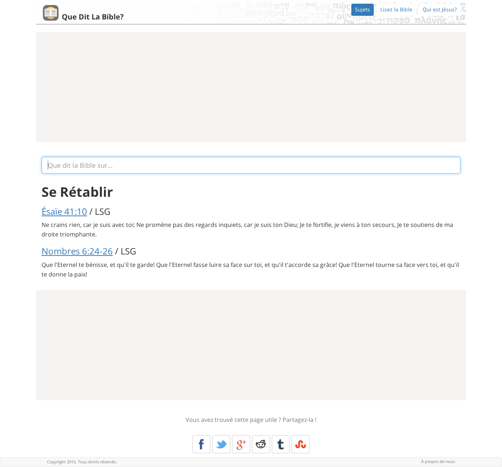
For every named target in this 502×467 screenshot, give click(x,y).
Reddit (261, 444)
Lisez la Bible (396, 9)
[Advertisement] (251, 87)
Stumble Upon (300, 444)
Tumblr (281, 444)
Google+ (241, 444)
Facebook (201, 444)
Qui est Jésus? (440, 9)
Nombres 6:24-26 (77, 251)
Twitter (221, 444)
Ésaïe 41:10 (64, 211)
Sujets (362, 9)
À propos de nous (438, 461)
